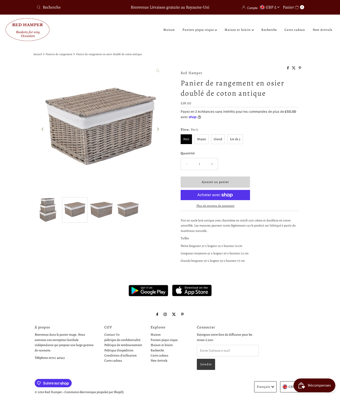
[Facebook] (157, 314)
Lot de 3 (235, 139)
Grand (218, 139)
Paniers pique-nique (198, 30)
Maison (169, 30)
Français (263, 386)
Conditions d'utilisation (120, 355)
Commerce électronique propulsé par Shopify (94, 392)
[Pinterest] (182, 314)
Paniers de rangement (59, 54)
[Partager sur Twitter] (294, 68)
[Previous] (43, 129)
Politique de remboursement (123, 345)
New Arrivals (322, 30)
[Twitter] (174, 314)
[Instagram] (165, 314)
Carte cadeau (294, 30)
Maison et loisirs (238, 30)
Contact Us (112, 334)
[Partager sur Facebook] (288, 68)
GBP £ (271, 7)
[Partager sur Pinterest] (300, 68)
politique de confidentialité (122, 339)
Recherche (269, 30)
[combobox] (78, 7)
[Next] (158, 129)
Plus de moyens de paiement (215, 206)
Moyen (201, 139)
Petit (186, 139)
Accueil (38, 54)
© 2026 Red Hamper (48, 392)
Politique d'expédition (118, 350)
